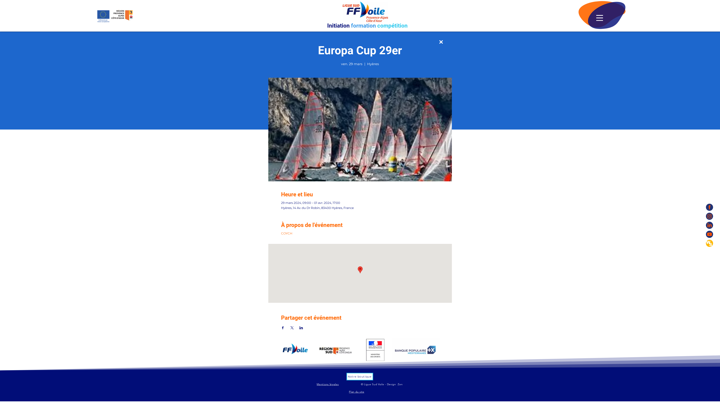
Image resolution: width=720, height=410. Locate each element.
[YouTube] (709, 234)
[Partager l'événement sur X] (292, 327)
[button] (599, 18)
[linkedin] (709, 225)
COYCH (286, 233)
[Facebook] (709, 207)
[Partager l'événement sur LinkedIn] (301, 327)
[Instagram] (709, 216)
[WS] (709, 243)
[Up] (441, 42)
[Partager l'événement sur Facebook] (283, 327)
